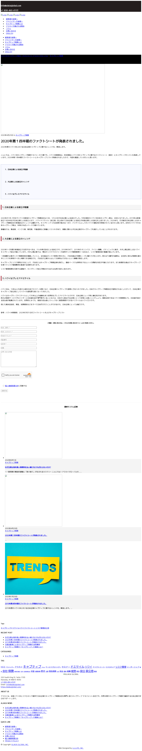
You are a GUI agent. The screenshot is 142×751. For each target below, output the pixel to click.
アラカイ (19, 667)
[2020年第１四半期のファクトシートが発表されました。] (53, 133)
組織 (69, 671)
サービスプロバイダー (53, 667)
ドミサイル (15, 628)
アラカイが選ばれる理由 (14, 734)
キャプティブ (6, 628)
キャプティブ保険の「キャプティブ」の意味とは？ (24, 647)
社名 (58, 671)
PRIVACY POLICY (12, 741)
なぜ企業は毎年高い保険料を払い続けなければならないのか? (28, 467)
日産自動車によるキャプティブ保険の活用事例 (22, 644)
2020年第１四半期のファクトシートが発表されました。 (26, 535)
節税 (65, 671)
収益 (33, 671)
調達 (95, 671)
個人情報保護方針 (11, 386)
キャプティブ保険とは (13, 731)
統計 (78, 671)
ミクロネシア (110, 667)
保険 (11, 671)
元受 (22, 671)
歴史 (43, 671)
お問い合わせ (10, 736)
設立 (82, 671)
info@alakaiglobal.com (11, 5)
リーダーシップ (133, 667)
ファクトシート (30, 628)
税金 (61, 671)
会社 (5, 671)
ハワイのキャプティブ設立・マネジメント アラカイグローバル (24, 56)
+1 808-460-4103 (8, 682)
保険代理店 (17, 671)
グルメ (43, 667)
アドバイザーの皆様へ (13, 729)
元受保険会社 (26, 671)
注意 (47, 671)
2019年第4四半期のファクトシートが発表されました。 (26, 603)
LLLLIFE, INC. (78, 748)
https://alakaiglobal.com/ (11, 687)
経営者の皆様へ (11, 726)
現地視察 (52, 671)
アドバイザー (10, 667)
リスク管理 (40, 628)
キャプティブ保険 (56, 56)
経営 (73, 671)
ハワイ (21, 628)
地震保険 (37, 671)
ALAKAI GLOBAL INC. (20, 744)
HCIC (3, 667)
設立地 (46, 628)
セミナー (66, 666)
